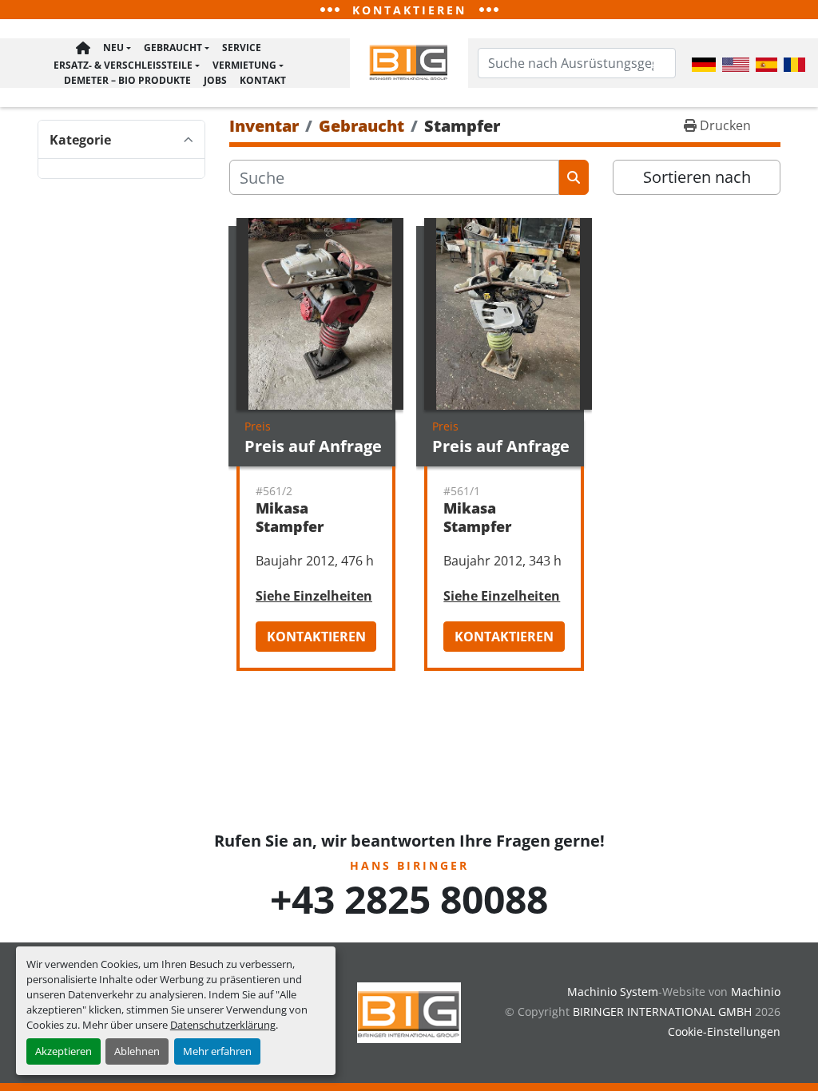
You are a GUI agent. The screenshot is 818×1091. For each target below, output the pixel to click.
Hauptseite (83, 48)
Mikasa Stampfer (290, 517)
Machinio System (612, 991)
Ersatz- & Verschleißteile (123, 65)
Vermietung (244, 65)
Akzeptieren (63, 1051)
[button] (117, 48)
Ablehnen (137, 1051)
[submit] (574, 177)
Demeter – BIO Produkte (127, 80)
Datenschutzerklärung (223, 1025)
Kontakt (263, 80)
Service (241, 47)
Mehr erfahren (217, 1051)
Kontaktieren (316, 636)
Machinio (755, 991)
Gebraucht (173, 47)
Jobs (215, 80)
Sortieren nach (697, 177)
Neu (113, 47)
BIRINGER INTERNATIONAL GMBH (662, 1011)
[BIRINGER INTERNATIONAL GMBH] (409, 1011)
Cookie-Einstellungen (724, 1031)
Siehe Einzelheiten (314, 596)
